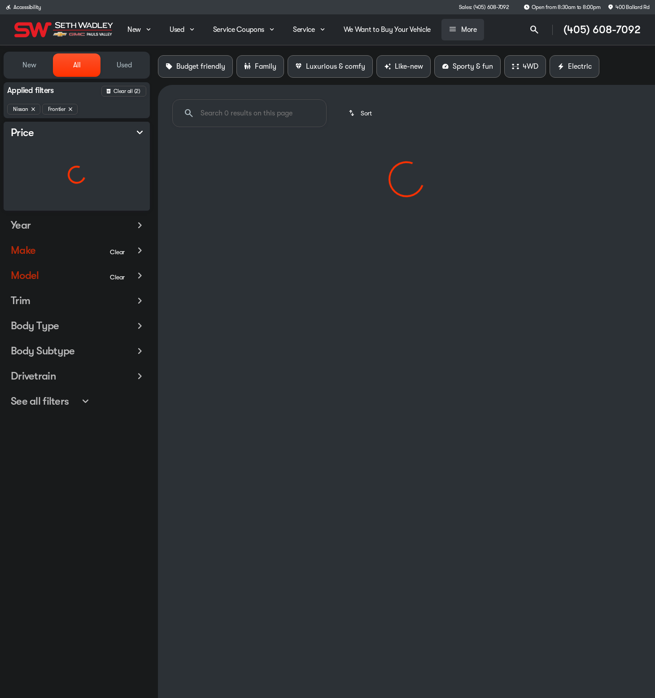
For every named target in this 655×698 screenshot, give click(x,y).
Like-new (409, 66)
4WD (530, 66)
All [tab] (77, 65)
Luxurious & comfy (335, 66)
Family (265, 66)
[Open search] (534, 29)
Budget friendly (200, 66)
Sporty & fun (473, 66)
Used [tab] (124, 65)
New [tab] (29, 65)
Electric (580, 66)
